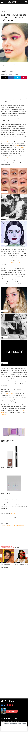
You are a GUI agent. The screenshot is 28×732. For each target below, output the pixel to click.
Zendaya (17, 145)
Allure (2, 499)
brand (11, 117)
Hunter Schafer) (21, 147)
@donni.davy (13, 513)
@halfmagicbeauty (15, 263)
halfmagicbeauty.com (10, 393)
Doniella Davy (4, 157)
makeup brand (20, 525)
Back (3, 11)
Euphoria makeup (11, 525)
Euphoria (3, 525)
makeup (5, 142)
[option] (7, 558)
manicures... (14, 519)
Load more (14, 727)
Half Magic (3, 414)
